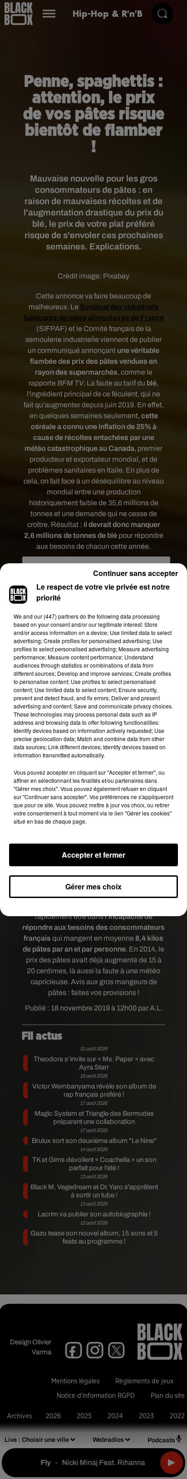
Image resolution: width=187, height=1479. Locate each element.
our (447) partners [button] (56, 616)
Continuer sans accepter (135, 573)
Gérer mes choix (93, 886)
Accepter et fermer (93, 854)
